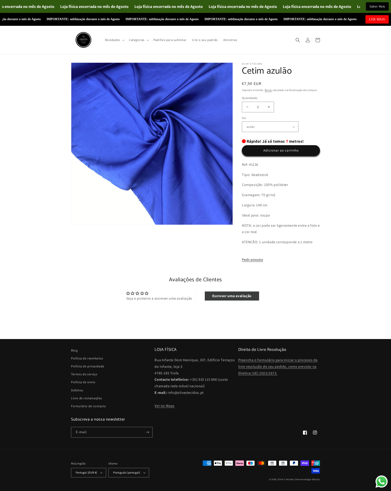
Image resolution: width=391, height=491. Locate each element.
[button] (114, 40)
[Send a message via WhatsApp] (381, 481)
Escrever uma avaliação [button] (232, 296)
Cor (244, 118)
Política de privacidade (87, 366)
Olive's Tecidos (286, 479)
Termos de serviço (84, 374)
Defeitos (77, 390)
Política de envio (83, 382)
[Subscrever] (147, 432)
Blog (74, 350)
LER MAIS (377, 19)
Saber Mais (377, 6)
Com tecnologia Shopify (307, 479)
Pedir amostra (252, 259)
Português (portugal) (126, 472)
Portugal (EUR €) (86, 472)
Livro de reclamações (86, 398)
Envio (268, 90)
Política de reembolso (87, 358)
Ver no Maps (164, 405)
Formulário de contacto (88, 406)
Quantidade (249, 98)
